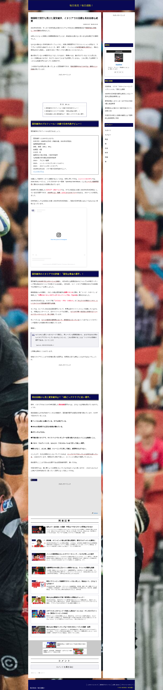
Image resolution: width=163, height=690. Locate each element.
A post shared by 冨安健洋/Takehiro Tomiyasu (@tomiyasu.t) (59, 264)
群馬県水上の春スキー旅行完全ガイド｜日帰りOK (118, 109)
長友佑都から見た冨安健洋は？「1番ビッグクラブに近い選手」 (65, 114)
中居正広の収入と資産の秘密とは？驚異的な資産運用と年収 (118, 116)
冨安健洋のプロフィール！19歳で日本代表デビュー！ (62, 108)
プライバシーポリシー (127, 684)
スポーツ (35, 480)
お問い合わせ (116, 684)
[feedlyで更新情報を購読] (120, 72)
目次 (62, 104)
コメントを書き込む (64, 667)
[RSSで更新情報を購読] (122, 72)
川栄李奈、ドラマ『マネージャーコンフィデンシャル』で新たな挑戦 (118, 88)
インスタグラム (38, 171)
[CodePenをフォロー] (118, 72)
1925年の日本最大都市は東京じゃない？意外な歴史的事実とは (119, 95)
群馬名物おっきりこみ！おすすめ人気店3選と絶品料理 (118, 102)
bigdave (119, 64)
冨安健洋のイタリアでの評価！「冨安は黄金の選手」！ (63, 111)
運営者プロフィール (105, 684)
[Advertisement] (65, 88)
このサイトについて (92, 684)
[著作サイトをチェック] (115, 72)
